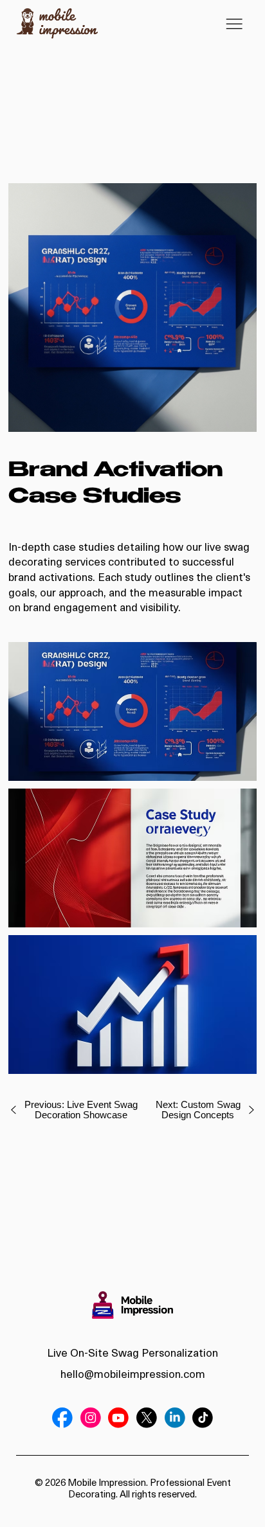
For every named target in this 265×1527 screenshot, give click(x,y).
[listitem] (132, 307)
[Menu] (234, 24)
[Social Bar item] (62, 1417)
